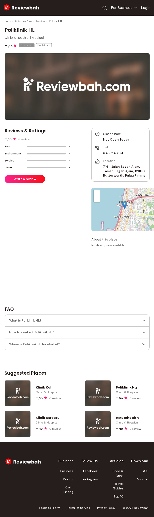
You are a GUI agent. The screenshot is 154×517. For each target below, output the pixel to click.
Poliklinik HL (56, 21)
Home (8, 21)
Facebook (90, 471)
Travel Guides (118, 486)
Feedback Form (49, 508)
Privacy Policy (106, 508)
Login (145, 7)
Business (66, 471)
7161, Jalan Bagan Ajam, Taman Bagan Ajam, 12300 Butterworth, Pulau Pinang (124, 171)
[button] (124, 205)
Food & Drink (118, 473)
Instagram (90, 479)
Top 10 (118, 496)
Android (142, 479)
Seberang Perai (23, 21)
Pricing (68, 479)
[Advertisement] (121, 278)
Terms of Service (79, 508)
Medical (41, 21)
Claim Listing (68, 489)
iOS (145, 471)
